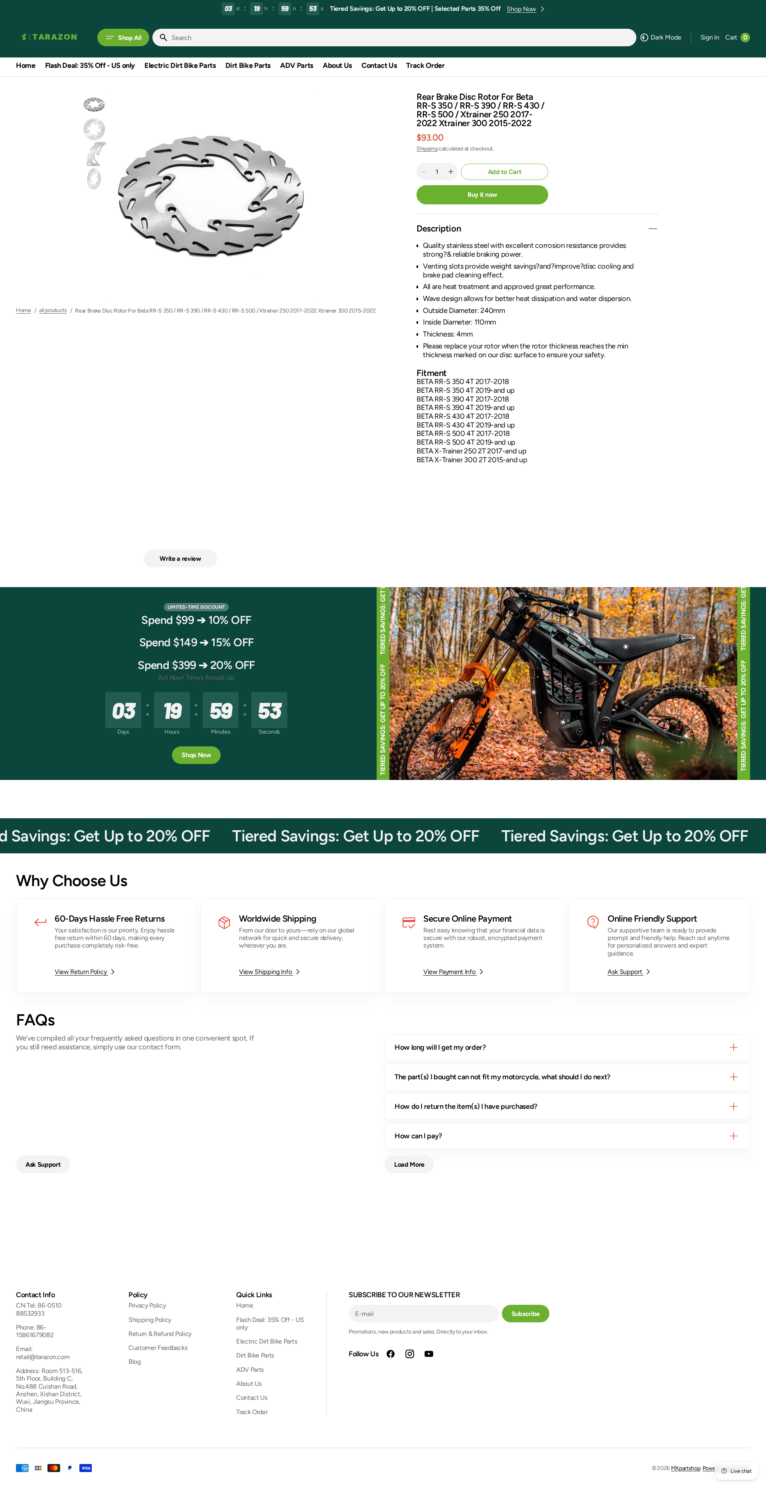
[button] (710, 37)
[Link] (106, 945)
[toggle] (652, 228)
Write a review (180, 558)
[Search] (160, 37)
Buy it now (482, 194)
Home (23, 310)
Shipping (427, 148)
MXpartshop (686, 1468)
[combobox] (402, 37)
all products (53, 310)
